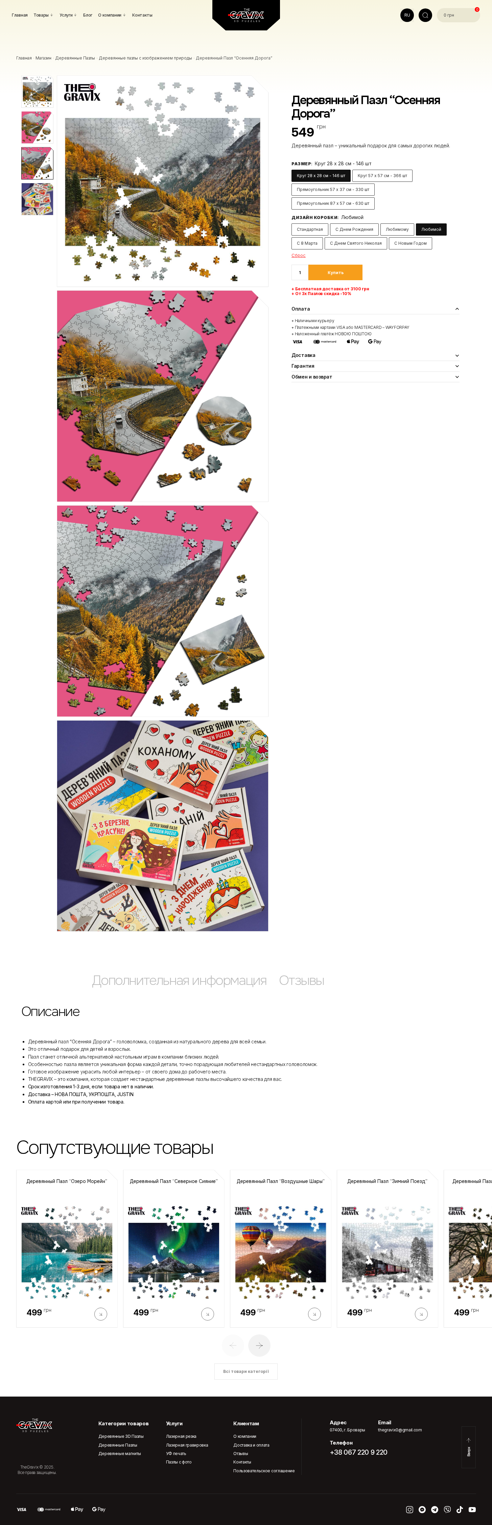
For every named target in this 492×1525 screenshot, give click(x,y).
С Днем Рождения (354, 229)
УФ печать (176, 1453)
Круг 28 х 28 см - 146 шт (321, 175)
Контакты (242, 1462)
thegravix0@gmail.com (400, 1429)
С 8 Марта (307, 243)
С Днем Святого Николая (356, 243)
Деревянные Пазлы (75, 57)
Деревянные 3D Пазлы (121, 1436)
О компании (244, 1436)
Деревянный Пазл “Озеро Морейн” (66, 1181)
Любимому (397, 229)
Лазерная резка (181, 1436)
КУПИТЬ (336, 272)
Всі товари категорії (246, 1371)
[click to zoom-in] (162, 181)
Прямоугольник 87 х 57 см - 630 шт (333, 203)
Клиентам (246, 1423)
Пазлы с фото (179, 1462)
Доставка (303, 355)
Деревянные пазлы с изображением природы (145, 57)
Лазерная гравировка (187, 1445)
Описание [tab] (50, 1011)
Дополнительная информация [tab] (179, 980)
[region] (246, 983)
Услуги (174, 1423)
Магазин (43, 57)
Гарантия (302, 366)
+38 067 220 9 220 (359, 1452)
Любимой (431, 229)
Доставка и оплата (251, 1445)
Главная (24, 57)
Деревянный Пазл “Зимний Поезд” (387, 1181)
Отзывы (240, 1453)
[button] (233, 1345)
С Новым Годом (410, 243)
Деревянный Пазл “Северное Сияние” (174, 1181)
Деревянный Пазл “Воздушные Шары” (281, 1181)
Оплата (300, 309)
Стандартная (310, 229)
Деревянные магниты (119, 1453)
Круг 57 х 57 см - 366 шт (382, 175)
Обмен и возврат (311, 377)
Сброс (298, 255)
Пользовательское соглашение (264, 1470)
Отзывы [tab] (301, 980)
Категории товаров (123, 1423)
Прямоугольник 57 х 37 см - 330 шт (333, 189)
